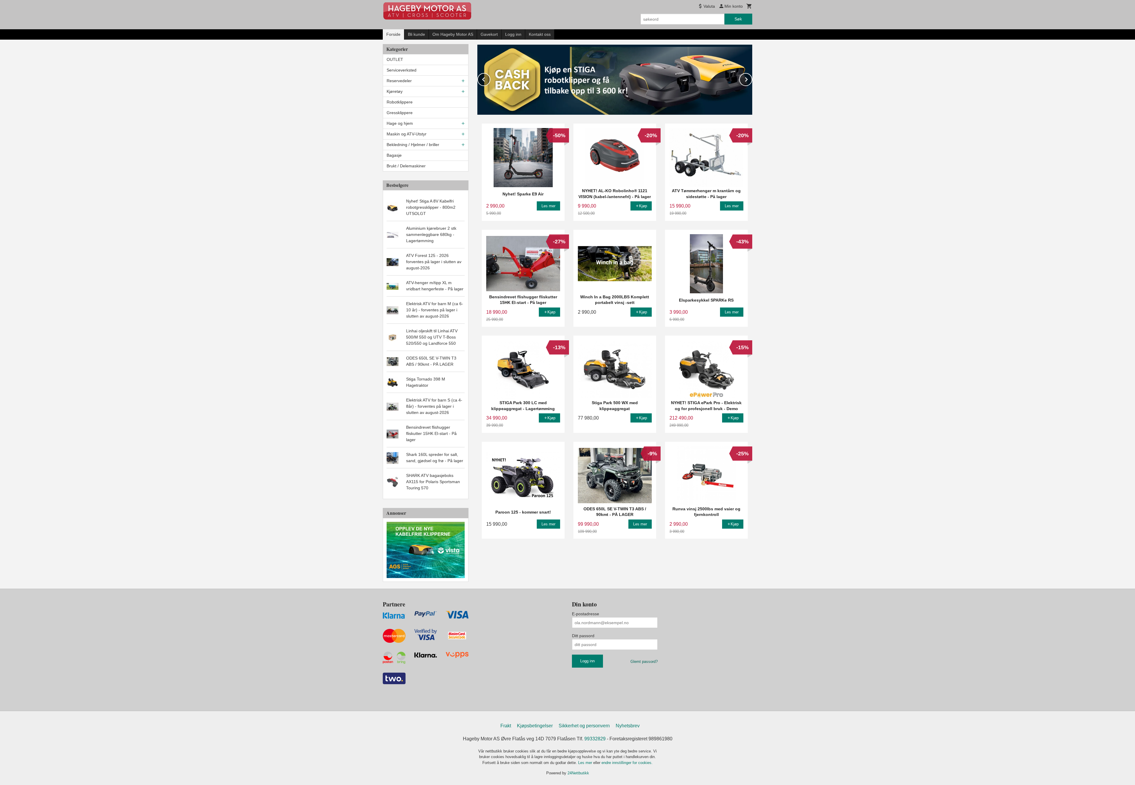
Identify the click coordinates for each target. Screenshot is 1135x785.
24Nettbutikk (578, 773)
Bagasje (394, 155)
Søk (738, 19)
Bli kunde (416, 34)
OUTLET (395, 59)
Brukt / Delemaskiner (406, 166)
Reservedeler (399, 80)
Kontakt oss (540, 34)
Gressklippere (400, 112)
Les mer (585, 762)
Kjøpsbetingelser (535, 725)
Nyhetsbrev (628, 725)
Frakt (505, 725)
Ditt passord (583, 635)
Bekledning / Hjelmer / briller (413, 144)
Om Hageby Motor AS (452, 34)
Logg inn (513, 34)
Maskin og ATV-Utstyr (407, 134)
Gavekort (489, 34)
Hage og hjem (400, 123)
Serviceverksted (401, 70)
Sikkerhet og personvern (584, 725)
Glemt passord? (644, 661)
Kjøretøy (395, 91)
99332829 (595, 738)
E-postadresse (585, 613)
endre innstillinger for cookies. (627, 762)
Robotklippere (400, 102)
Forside (393, 34)
